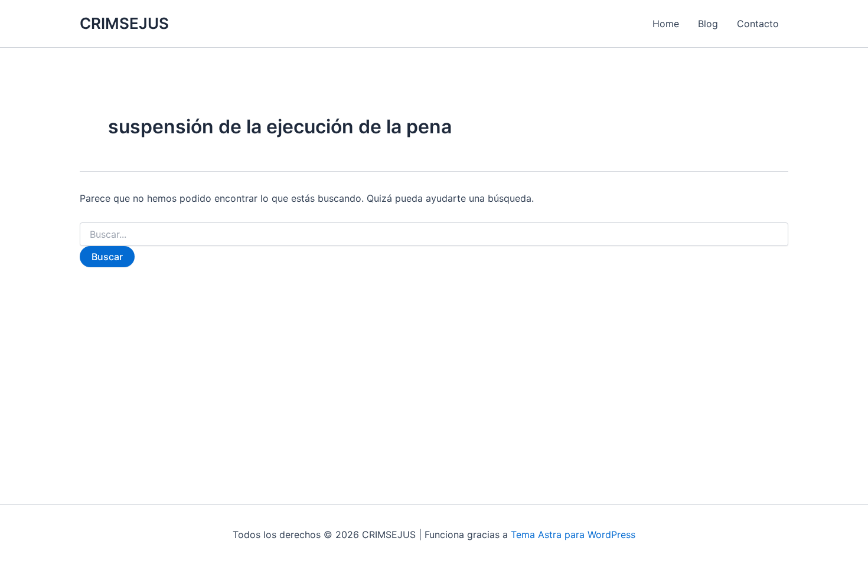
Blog (708, 23)
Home (665, 23)
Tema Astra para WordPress (573, 534)
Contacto (758, 23)
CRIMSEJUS (124, 23)
